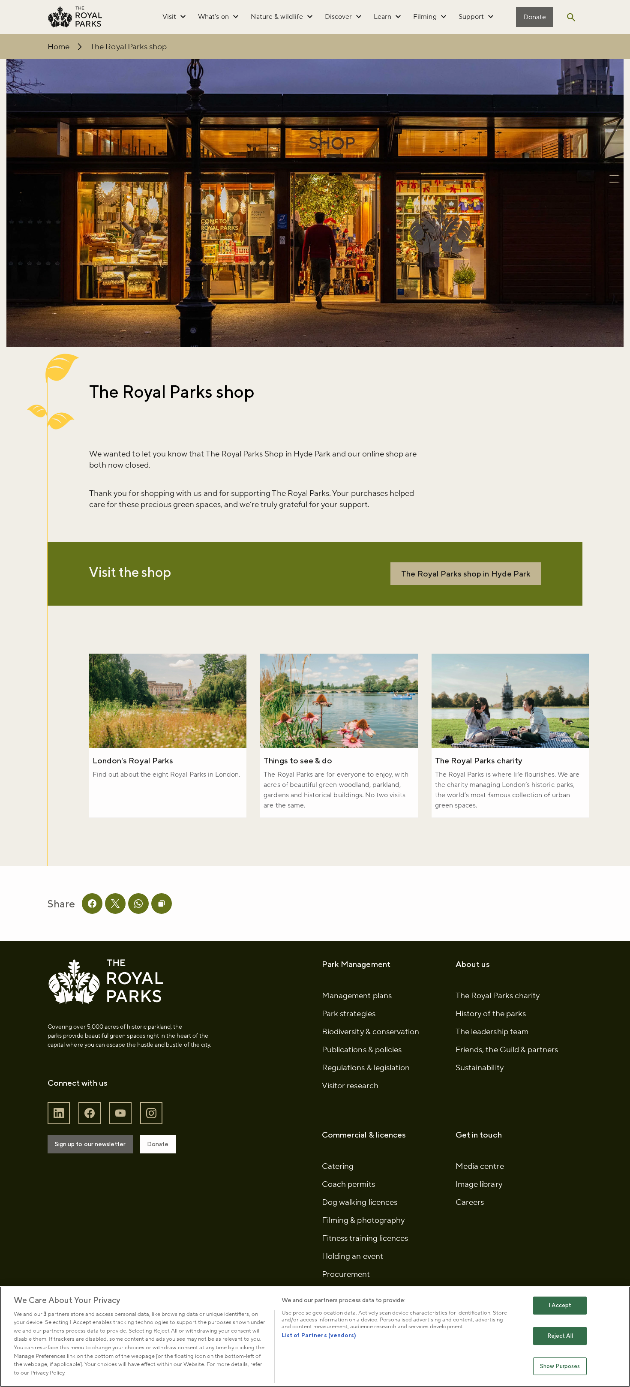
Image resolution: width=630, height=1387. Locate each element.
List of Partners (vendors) (319, 1335)
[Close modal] (466, 625)
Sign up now (198, 745)
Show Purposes (560, 1366)
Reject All (560, 1336)
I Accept (560, 1306)
